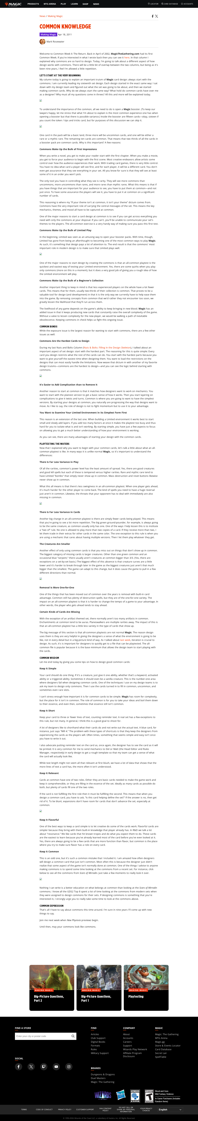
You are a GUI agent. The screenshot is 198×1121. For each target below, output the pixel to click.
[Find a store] (73, 1036)
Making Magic (55, 16)
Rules (94, 1049)
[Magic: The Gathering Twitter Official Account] (31, 1066)
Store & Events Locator (168, 1045)
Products (33, 4)
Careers (127, 1041)
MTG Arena (50, 4)
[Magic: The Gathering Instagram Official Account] (68, 1066)
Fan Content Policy (105, 1110)
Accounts (188, 4)
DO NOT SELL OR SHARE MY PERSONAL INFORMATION (126, 1110)
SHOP (85, 4)
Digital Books (98, 1041)
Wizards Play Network (135, 1049)
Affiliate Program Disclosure (132, 1054)
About (126, 1034)
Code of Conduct (44, 1110)
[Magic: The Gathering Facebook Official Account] (18, 1066)
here (126, 57)
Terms (24, 1110)
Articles (95, 1034)
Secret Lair (161, 1053)
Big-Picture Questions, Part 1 (99, 1000)
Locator (154, 4)
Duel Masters (98, 1078)
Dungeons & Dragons (103, 1074)
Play (63, 4)
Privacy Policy (64, 1110)
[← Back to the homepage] (13, 3)
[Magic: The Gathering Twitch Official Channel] (43, 1066)
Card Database (171, 4)
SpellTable (160, 1056)
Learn (74, 4)
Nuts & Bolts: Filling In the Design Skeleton (107, 347)
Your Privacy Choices (146, 1110)
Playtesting (146, 1000)
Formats (95, 1045)
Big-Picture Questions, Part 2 (52, 1000)
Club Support (98, 1038)
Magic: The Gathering (167, 1034)
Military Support (100, 1053)
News (96, 4)
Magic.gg (160, 1041)
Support (127, 1045)
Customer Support (85, 1110)
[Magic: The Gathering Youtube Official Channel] (56, 1066)
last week (125, 640)
